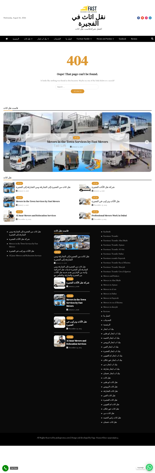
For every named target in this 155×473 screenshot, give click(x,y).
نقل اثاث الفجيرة (110, 429)
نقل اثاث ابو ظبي (110, 411)
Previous (8, 156)
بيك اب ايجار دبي (110, 394)
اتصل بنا (69, 38)
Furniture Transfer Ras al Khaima (116, 292)
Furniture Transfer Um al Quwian (117, 301)
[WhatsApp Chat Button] (149, 467)
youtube (142, 17)
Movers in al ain (109, 318)
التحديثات (57, 38)
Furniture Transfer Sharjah (114, 296)
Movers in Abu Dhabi (112, 310)
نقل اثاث (27, 38)
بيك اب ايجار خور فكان (112, 389)
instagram (146, 17)
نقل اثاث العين (109, 425)
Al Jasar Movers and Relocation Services (36, 244)
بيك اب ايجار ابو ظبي (112, 363)
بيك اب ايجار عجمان (111, 403)
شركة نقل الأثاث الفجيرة (103, 216)
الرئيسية (16, 38)
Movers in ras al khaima (113, 332)
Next (147, 156)
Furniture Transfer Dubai (113, 283)
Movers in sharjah (110, 336)
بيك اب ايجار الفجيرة (111, 380)
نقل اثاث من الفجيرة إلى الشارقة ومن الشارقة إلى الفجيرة (43, 216)
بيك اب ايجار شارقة (111, 398)
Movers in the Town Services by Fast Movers (38, 230)
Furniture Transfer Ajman (113, 274)
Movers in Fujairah (111, 327)
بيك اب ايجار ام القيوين (112, 385)
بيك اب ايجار (42, 38)
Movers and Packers (104, 38)
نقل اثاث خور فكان (111, 438)
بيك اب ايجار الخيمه (111, 367)
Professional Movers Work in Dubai (109, 244)
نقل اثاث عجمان (110, 451)
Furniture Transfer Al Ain (113, 279)
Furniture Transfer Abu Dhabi (115, 270)
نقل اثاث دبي (108, 442)
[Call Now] (5, 468)
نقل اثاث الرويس (110, 416)
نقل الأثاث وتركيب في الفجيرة (77, 156)
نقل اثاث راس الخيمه (112, 447)
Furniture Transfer (83, 38)
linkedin (150, 17)
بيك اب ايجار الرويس (112, 372)
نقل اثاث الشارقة (110, 420)
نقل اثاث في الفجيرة (89, 20)
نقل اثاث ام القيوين (111, 434)
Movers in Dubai (110, 323)
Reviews (134, 38)
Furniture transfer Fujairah (114, 287)
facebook (138, 17)
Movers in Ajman (110, 314)
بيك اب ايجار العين (110, 376)
